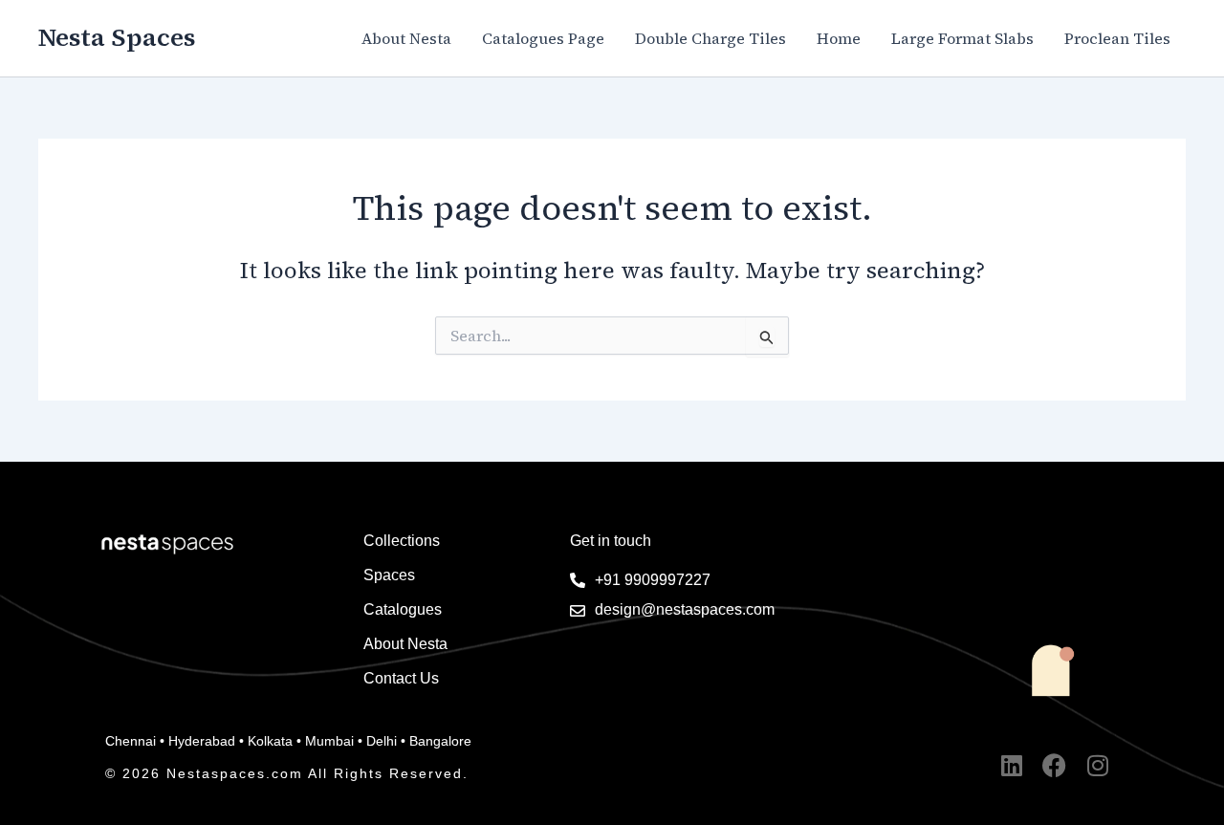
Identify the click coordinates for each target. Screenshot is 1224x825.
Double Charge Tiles (710, 38)
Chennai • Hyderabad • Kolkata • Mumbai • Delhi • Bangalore (288, 741)
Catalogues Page (543, 38)
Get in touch (610, 540)
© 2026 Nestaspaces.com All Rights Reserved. (287, 773)
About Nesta (406, 38)
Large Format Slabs (962, 38)
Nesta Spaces (116, 37)
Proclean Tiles (1117, 38)
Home (839, 38)
